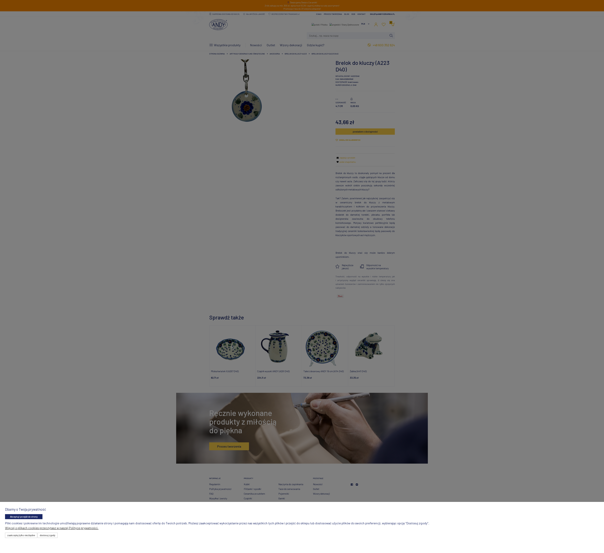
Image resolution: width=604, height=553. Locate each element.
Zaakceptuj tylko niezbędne (21, 535)
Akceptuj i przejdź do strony (24, 516)
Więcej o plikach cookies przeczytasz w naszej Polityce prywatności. (51, 528)
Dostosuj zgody (47, 535)
